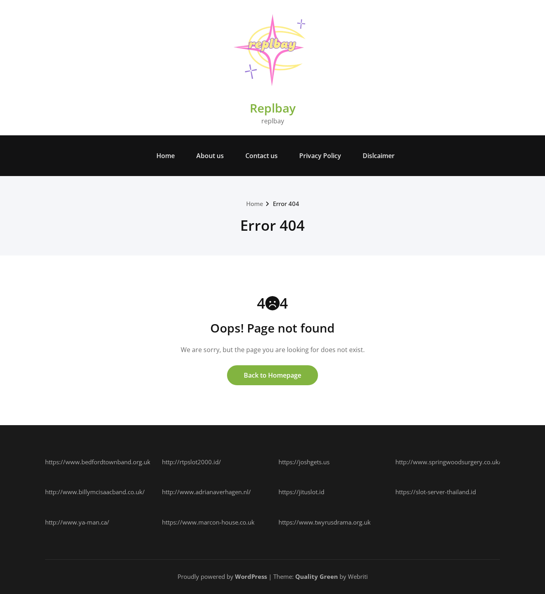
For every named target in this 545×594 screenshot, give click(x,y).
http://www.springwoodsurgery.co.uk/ (448, 462)
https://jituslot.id (301, 492)
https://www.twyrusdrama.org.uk (324, 522)
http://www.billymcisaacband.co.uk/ (95, 492)
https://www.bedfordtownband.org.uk (97, 462)
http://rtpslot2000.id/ (191, 462)
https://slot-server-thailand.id (435, 492)
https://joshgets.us (304, 462)
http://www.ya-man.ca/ (77, 522)
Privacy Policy (320, 155)
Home (165, 155)
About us (210, 155)
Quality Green (316, 576)
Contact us (261, 155)
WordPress (251, 576)
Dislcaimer (379, 155)
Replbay (273, 108)
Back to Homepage (272, 375)
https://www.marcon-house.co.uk (208, 522)
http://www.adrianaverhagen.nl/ (206, 492)
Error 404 (286, 204)
